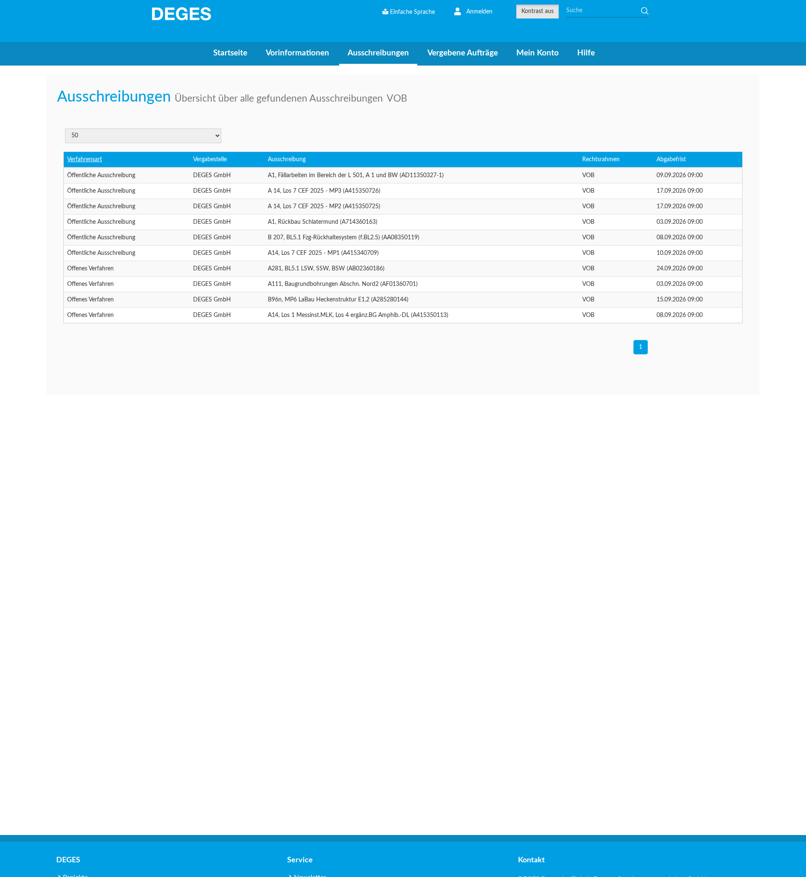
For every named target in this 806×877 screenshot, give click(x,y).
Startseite (230, 53)
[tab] (230, 53)
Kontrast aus (537, 11)
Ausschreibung (287, 159)
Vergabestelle (210, 159)
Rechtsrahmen (601, 159)
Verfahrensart (84, 159)
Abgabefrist (671, 159)
